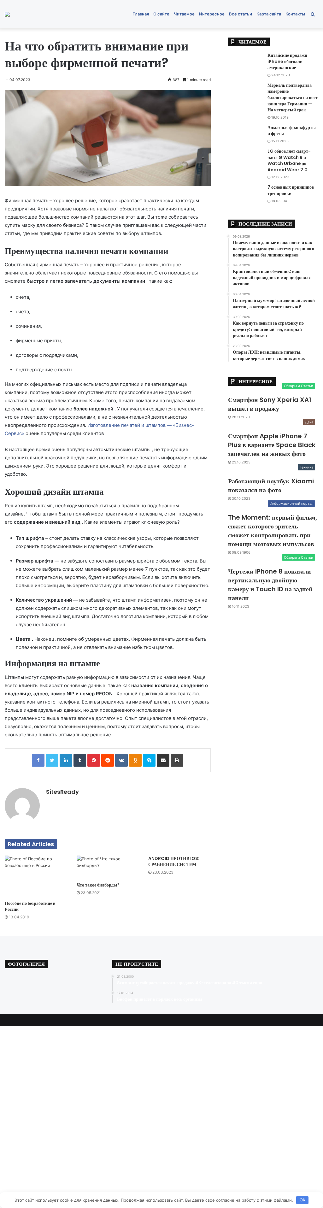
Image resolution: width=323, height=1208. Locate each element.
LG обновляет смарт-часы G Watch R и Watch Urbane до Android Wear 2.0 (289, 160)
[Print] (177, 760)
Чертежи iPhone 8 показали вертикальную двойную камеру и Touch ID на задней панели (270, 584)
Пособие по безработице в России (30, 906)
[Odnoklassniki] (135, 760)
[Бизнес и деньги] (7, 14)
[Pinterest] (93, 760)
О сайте (161, 13)
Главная (140, 13)
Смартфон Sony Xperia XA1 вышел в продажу (269, 404)
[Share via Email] (163, 760)
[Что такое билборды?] (108, 867)
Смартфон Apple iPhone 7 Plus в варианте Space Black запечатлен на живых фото (271, 445)
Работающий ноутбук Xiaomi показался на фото (271, 485)
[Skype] (149, 760)
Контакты (295, 13)
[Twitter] (52, 760)
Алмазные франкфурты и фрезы (291, 130)
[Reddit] (107, 760)
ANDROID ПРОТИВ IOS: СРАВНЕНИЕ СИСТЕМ (173, 861)
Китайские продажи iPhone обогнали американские (287, 61)
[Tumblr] (79, 760)
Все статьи (240, 13)
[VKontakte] (121, 760)
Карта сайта (268, 13)
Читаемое (184, 13)
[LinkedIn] (66, 760)
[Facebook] (38, 760)
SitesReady (62, 792)
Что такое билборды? (98, 885)
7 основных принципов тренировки (290, 190)
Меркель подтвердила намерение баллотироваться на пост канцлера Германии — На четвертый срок (292, 97)
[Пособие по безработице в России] (36, 876)
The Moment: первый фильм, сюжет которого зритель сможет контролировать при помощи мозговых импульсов (272, 530)
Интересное (212, 13)
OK (302, 1199)
